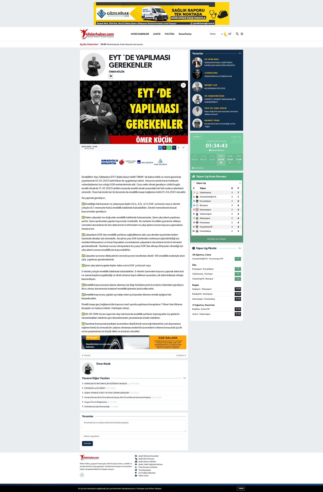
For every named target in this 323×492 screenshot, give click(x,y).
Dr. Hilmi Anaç (212, 59)
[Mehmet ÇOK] (197, 87)
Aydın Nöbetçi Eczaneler (149, 456)
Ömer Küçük (116, 72)
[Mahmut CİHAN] (197, 123)
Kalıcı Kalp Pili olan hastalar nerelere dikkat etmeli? (221, 113)
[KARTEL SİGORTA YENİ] (134, 161)
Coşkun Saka (211, 73)
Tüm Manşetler (145, 470)
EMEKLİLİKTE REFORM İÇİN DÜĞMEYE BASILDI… (106, 384)
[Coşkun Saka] (197, 74)
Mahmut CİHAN (212, 120)
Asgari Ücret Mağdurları (96, 402)
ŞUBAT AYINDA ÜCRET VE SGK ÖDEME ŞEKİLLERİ (106, 393)
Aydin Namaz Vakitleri (147, 462)
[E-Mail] (111, 76)
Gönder (87, 443)
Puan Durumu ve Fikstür (148, 467)
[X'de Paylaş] (164, 148)
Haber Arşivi (144, 476)
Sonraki (180, 356)
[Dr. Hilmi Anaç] (197, 62)
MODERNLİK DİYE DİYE (215, 88)
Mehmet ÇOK (211, 85)
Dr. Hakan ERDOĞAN (214, 96)
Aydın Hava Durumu (146, 459)
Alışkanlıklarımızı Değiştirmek (218, 76)
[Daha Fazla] (174, 148)
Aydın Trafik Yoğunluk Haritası (151, 464)
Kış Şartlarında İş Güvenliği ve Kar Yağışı (220, 125)
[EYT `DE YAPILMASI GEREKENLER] (134, 112)
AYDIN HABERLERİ (140, 34)
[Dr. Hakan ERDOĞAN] (197, 99)
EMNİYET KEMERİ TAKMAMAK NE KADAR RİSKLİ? (220, 100)
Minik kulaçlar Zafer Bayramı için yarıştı (121, 44)
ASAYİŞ (156, 34)
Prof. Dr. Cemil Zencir (215, 108)
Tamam (240, 488)
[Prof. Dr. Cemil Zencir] (197, 111)
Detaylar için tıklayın (216, 239)
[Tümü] (240, 53)
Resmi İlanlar (185, 34)
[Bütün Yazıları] (184, 378)
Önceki (87, 356)
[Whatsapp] (82, 475)
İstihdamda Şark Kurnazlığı (97, 407)
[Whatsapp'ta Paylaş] (169, 148)
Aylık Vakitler (199, 168)
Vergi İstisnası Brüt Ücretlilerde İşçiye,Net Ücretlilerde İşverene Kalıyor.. (118, 397)
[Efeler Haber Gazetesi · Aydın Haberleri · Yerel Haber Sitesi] (97, 34)
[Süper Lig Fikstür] (240, 248)
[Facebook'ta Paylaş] (160, 148)
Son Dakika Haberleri (147, 473)
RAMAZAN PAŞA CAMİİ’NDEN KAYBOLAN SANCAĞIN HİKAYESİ (220, 64)
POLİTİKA (169, 34)
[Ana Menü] (241, 34)
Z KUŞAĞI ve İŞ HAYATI (94, 388)
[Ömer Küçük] (94, 65)
